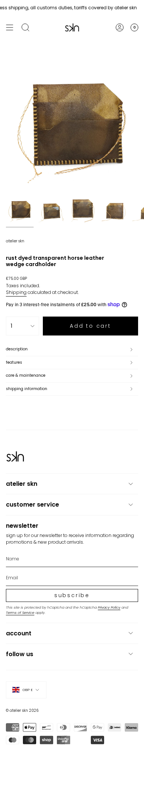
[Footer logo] (15, 456)
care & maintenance (25, 375)
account (18, 633)
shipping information (26, 389)
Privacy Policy (109, 607)
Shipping (16, 292)
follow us (19, 654)
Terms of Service (20, 612)
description (17, 349)
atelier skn (15, 241)
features (14, 362)
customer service (32, 504)
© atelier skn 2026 (22, 710)
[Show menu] (9, 27)
